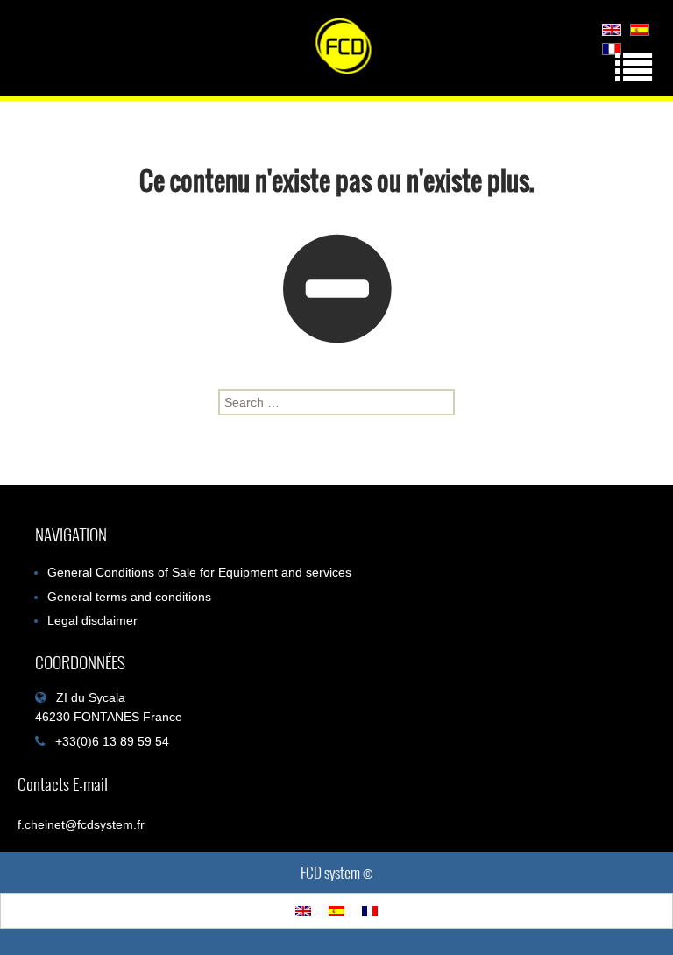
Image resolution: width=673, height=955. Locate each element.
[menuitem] (611, 29)
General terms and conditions (129, 597)
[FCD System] (336, 52)
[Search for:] (336, 402)
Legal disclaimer (92, 620)
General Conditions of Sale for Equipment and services (199, 572)
